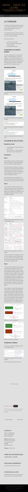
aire (18, 409)
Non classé (11, 409)
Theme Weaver (19, 488)
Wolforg (17, 489)
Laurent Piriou (11, 434)
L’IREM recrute (20, 419)
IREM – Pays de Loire (14, 6)
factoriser (7, 410)
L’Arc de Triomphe (8, 419)
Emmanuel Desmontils (8, 436)
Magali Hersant (11, 433)
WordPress (20, 486)
